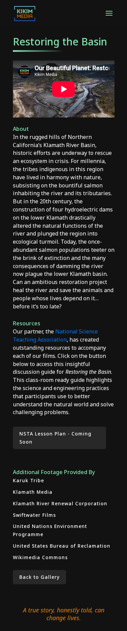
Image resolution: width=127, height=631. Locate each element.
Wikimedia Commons (40, 557)
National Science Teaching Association (55, 335)
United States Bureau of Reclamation (61, 546)
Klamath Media (32, 492)
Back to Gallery (39, 577)
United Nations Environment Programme (50, 530)
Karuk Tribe (28, 480)
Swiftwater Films (34, 515)
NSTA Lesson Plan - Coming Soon (55, 437)
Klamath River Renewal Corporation (60, 503)
